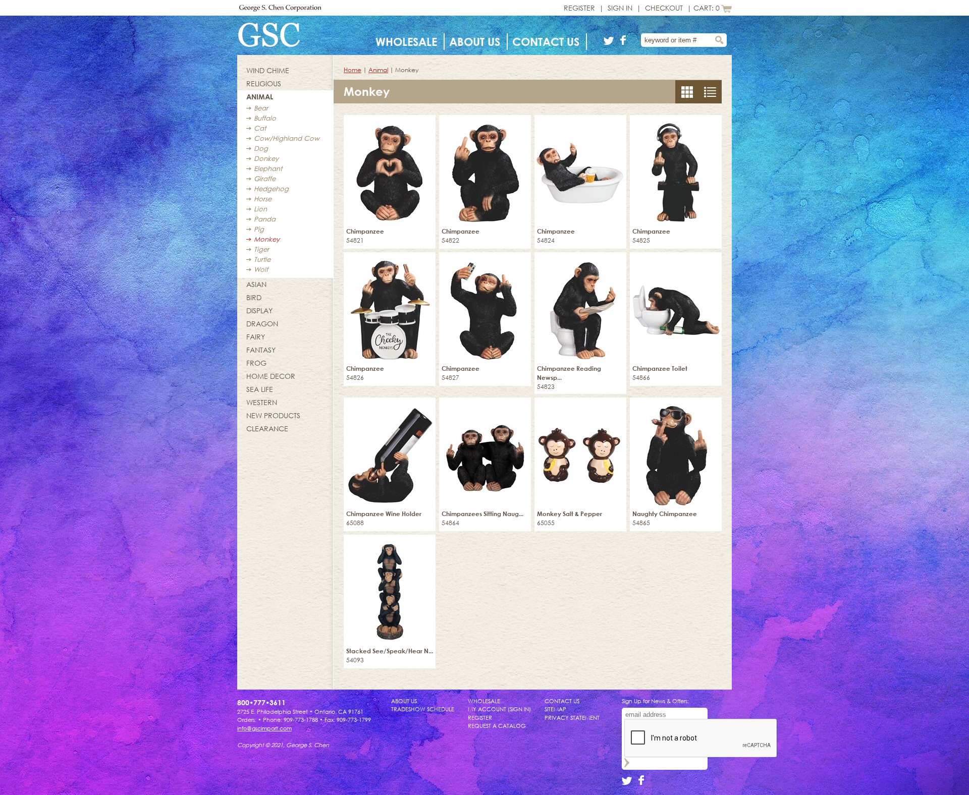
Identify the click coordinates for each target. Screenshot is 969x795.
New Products (273, 415)
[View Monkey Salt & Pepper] (580, 452)
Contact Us (545, 41)
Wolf (261, 269)
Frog (256, 363)
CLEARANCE (267, 428)
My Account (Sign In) (499, 709)
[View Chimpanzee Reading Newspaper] (580, 307)
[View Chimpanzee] (390, 169)
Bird (253, 297)
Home (352, 70)
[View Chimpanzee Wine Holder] (390, 452)
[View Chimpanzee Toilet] (676, 307)
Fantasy (261, 350)
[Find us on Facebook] (623, 42)
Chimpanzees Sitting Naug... (482, 514)
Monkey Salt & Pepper (569, 514)
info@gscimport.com (264, 728)
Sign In (620, 8)
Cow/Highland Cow (286, 138)
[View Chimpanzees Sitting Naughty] (485, 452)
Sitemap (555, 709)
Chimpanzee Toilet (659, 368)
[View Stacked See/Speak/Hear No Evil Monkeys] (390, 589)
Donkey (266, 158)
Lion (260, 209)
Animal (259, 96)
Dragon (262, 323)
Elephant (268, 168)
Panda (265, 219)
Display (259, 310)
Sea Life (259, 389)
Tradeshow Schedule (422, 709)
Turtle (262, 259)
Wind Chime (267, 70)
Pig (259, 229)
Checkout (664, 8)
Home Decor (270, 376)
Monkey (267, 239)
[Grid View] (710, 101)
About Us (474, 41)
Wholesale (406, 41)
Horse (263, 199)
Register (579, 8)
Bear (261, 108)
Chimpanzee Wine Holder (383, 514)
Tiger (261, 249)
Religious (263, 83)
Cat (260, 128)
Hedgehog (271, 189)
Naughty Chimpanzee (664, 514)
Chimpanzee (365, 231)
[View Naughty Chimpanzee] (676, 452)
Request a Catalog (497, 725)
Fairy (255, 336)
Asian (256, 284)
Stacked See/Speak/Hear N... (389, 651)
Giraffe (265, 179)
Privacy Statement (572, 717)
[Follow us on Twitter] (610, 42)
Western (261, 402)
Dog (261, 148)
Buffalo (265, 118)
